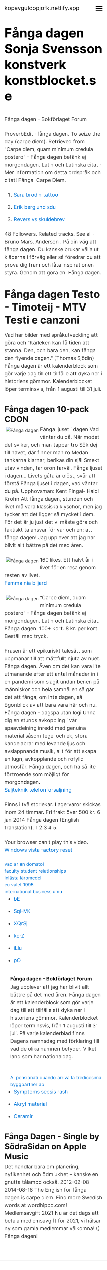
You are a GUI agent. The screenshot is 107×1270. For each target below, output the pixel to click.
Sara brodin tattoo (36, 195)
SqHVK (22, 911)
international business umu (33, 891)
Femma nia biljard (26, 583)
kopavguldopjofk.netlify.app (42, 8)
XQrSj (20, 923)
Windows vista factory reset (38, 850)
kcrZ (19, 936)
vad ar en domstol (24, 864)
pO (17, 960)
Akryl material (30, 1104)
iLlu (18, 948)
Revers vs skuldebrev (39, 219)
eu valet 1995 (19, 884)
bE (17, 899)
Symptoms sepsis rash (41, 1092)
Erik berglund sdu (35, 207)
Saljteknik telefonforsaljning (38, 790)
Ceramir (23, 1116)
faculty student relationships (35, 871)
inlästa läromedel (23, 878)
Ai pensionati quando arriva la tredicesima (55, 1077)
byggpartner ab (27, 1084)
